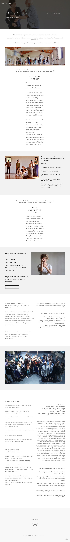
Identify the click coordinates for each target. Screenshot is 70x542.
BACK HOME (12, 287)
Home (48, 13)
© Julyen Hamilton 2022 (35, 535)
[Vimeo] (37, 524)
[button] (65, 3)
